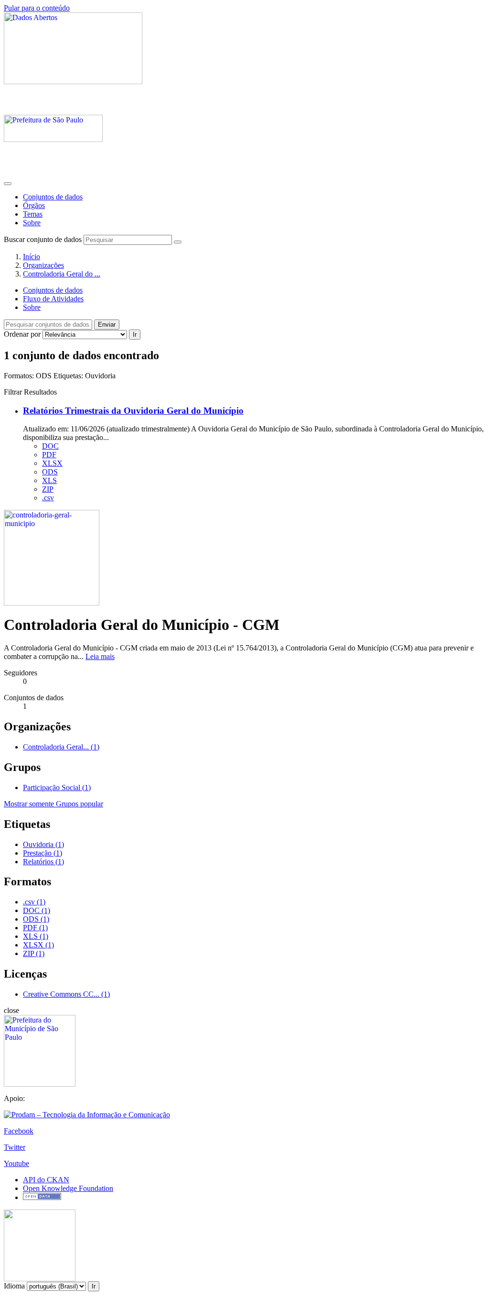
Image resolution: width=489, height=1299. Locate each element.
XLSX (52, 463)
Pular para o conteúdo (37, 8)
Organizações (43, 265)
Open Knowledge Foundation (68, 1188)
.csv (48, 498)
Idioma (14, 1286)
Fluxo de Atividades (53, 299)
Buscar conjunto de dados (43, 239)
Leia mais (100, 656)
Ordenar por (22, 334)
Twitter (14, 1147)
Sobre (32, 223)
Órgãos (34, 205)
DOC (50, 446)
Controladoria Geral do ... (61, 274)
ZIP (47, 489)
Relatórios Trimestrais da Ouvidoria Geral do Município (133, 411)
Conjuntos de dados (53, 197)
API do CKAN (46, 1180)
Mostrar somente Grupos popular (53, 804)
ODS (50, 472)
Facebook (18, 1131)
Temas (33, 214)
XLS (49, 480)
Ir (135, 334)
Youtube (16, 1163)
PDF (49, 455)
